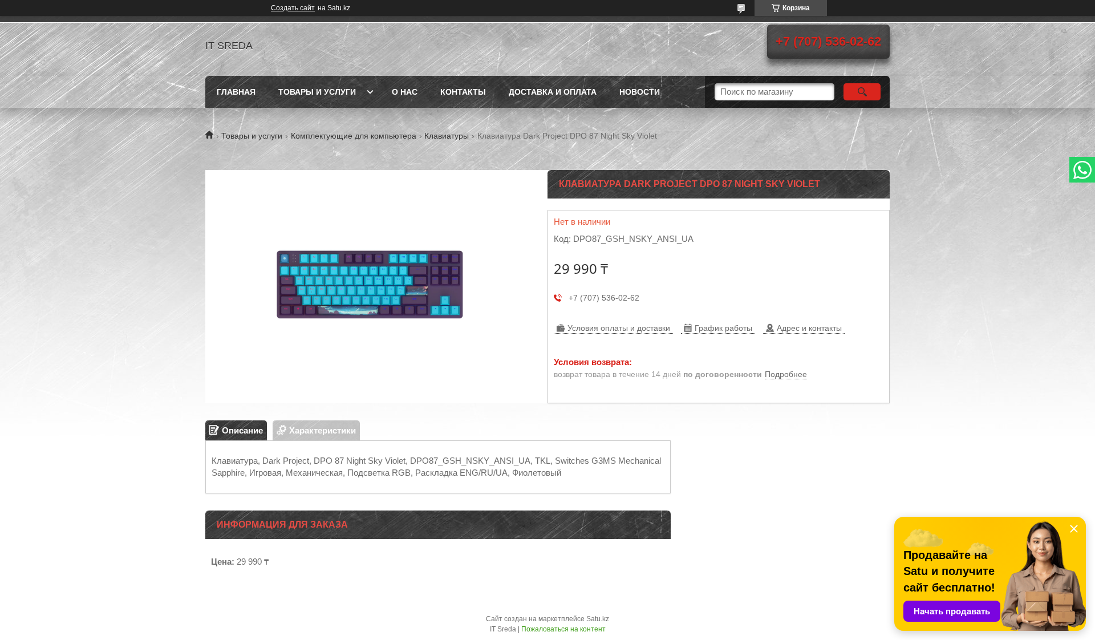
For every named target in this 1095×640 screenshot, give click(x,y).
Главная (236, 91)
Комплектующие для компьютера (353, 135)
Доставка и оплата (553, 91)
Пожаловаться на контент (563, 629)
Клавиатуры (446, 135)
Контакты (463, 91)
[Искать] (862, 91)
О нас (404, 91)
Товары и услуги (317, 91)
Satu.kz (597, 619)
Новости (639, 91)
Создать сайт (293, 8)
